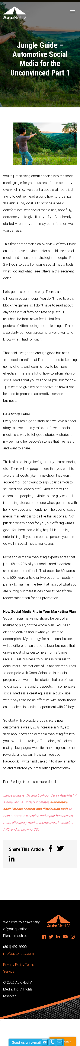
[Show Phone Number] (52, 1042)
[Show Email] (44, 1042)
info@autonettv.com (18, 954)
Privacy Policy (13, 965)
